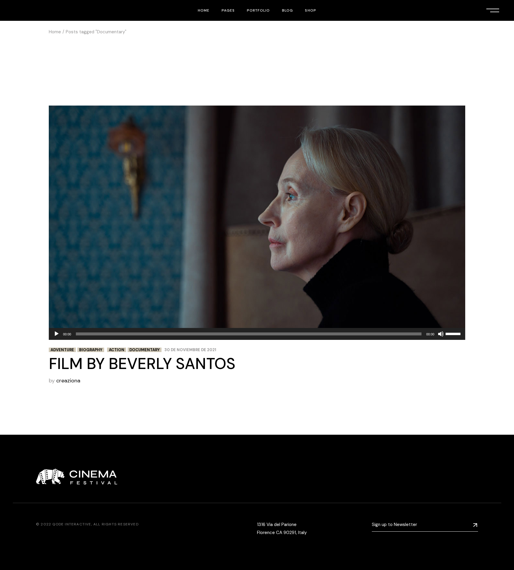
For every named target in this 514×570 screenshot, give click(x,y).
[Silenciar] (441, 334)
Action (116, 350)
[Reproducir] (56, 334)
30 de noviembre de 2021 (190, 350)
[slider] (454, 333)
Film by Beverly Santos (142, 364)
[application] (257, 334)
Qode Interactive (71, 524)
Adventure (62, 350)
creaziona (68, 380)
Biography (90, 350)
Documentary (144, 350)
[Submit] (475, 525)
